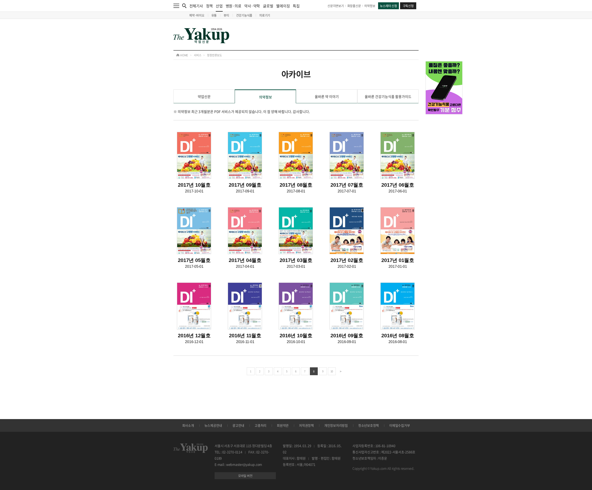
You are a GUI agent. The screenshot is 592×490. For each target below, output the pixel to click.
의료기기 (264, 15)
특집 (296, 6)
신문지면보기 (335, 5)
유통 (214, 15)
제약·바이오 (196, 15)
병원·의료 (233, 6)
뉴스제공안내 (213, 425)
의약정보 (369, 5)
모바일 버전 (245, 475)
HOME (183, 55)
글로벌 (268, 6)
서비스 (197, 55)
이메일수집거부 (399, 425)
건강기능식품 (244, 15)
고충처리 (260, 425)
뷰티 (226, 15)
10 (331, 371)
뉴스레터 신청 (388, 5)
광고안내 (238, 425)
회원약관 (283, 425)
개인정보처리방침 (336, 425)
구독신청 (408, 5)
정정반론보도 (214, 55)
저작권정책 (306, 425)
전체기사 (196, 6)
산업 (219, 6)
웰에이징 (283, 6)
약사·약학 (252, 6)
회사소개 (188, 425)
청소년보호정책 (368, 425)
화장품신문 (354, 5)
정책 (209, 6)
